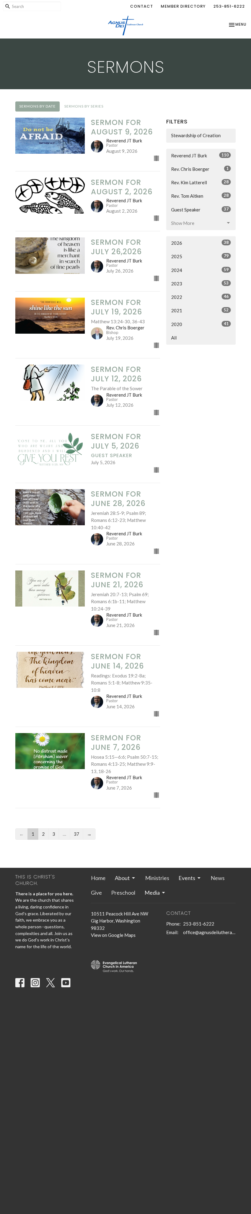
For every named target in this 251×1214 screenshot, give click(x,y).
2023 (200, 283)
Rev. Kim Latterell (200, 182)
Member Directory (183, 6)
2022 (200, 297)
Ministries (157, 878)
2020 (200, 324)
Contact (141, 6)
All (174, 337)
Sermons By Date (37, 106)
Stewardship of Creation (196, 135)
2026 (200, 243)
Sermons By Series (83, 106)
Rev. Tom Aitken (200, 196)
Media (152, 892)
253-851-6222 (229, 6)
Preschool (123, 892)
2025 (200, 256)
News (218, 878)
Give (96, 892)
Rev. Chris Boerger (200, 169)
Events (186, 878)
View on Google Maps (113, 935)
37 (76, 834)
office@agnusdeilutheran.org (209, 932)
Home (98, 878)
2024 (200, 270)
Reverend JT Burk (200, 155)
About (122, 878)
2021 (200, 310)
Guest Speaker (200, 209)
